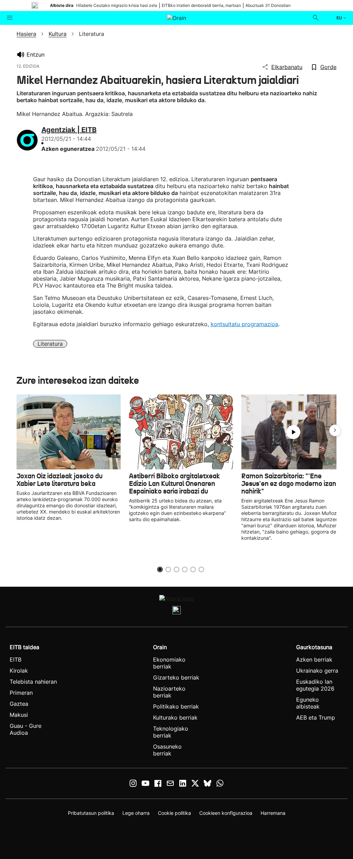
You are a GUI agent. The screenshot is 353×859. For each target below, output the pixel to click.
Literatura (50, 343)
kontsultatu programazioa (244, 324)
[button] (335, 430)
